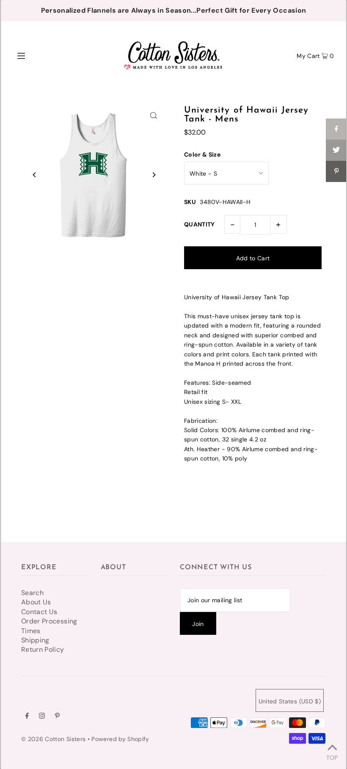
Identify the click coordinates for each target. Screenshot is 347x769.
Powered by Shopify (120, 739)
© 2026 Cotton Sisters (53, 739)
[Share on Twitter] (336, 150)
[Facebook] (27, 716)
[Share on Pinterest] (336, 171)
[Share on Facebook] (336, 129)
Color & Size (202, 154)
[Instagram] (42, 716)
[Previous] (34, 174)
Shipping (35, 640)
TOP (332, 757)
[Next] (153, 174)
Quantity (199, 224)
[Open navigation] (39, 55)
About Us (36, 602)
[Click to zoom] (153, 115)
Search (32, 592)
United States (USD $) (290, 701)
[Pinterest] (57, 716)
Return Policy (42, 649)
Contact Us (39, 611)
